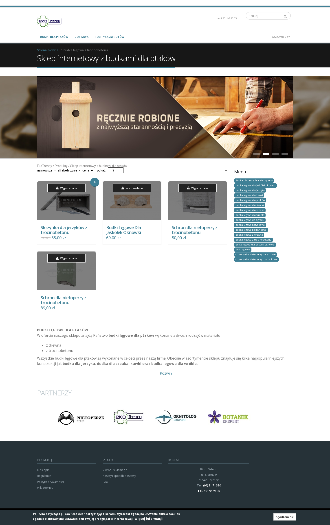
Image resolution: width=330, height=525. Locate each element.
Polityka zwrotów (109, 37)
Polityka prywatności (50, 482)
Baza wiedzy (280, 37)
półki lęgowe (242, 249)
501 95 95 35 (212, 491)
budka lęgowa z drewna (249, 234)
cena (85, 170)
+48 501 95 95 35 (227, 18)
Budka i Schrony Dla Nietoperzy (254, 180)
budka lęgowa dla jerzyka (250, 190)
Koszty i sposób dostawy (119, 476)
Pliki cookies (45, 488)
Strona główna (47, 50)
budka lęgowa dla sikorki (249, 205)
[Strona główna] (52, 21)
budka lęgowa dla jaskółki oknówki (255, 185)
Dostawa (81, 37)
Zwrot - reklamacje (115, 470)
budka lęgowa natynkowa (250, 224)
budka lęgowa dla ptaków (250, 200)
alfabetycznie (67, 170)
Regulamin (44, 476)
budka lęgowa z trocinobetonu (253, 239)
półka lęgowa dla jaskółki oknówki (255, 244)
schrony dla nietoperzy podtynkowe (256, 259)
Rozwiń (166, 373)
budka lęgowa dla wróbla (249, 215)
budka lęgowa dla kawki (249, 195)
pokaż (101, 170)
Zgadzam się (284, 517)
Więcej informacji (148, 518)
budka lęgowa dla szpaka (249, 210)
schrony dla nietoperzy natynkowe (255, 254)
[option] (81, 417)
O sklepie (43, 470)
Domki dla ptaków (54, 37)
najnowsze (45, 170)
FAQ (105, 482)
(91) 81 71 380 (212, 485)
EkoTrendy (44, 166)
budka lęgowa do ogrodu (249, 219)
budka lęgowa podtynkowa (250, 229)
